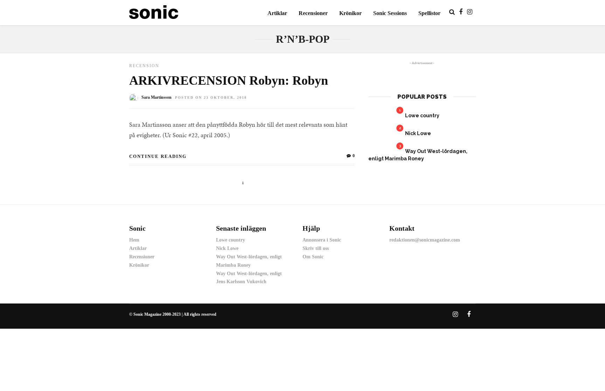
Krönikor (350, 13)
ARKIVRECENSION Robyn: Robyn (228, 81)
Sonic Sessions (390, 13)
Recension (144, 65)
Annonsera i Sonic (321, 240)
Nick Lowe (418, 133)
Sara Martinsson (156, 97)
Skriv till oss (315, 248)
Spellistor (429, 13)
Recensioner (313, 13)
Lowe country (422, 115)
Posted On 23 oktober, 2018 (211, 97)
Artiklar (277, 13)
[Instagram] (469, 12)
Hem (134, 240)
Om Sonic (313, 256)
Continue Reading (158, 156)
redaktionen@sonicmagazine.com (424, 240)
